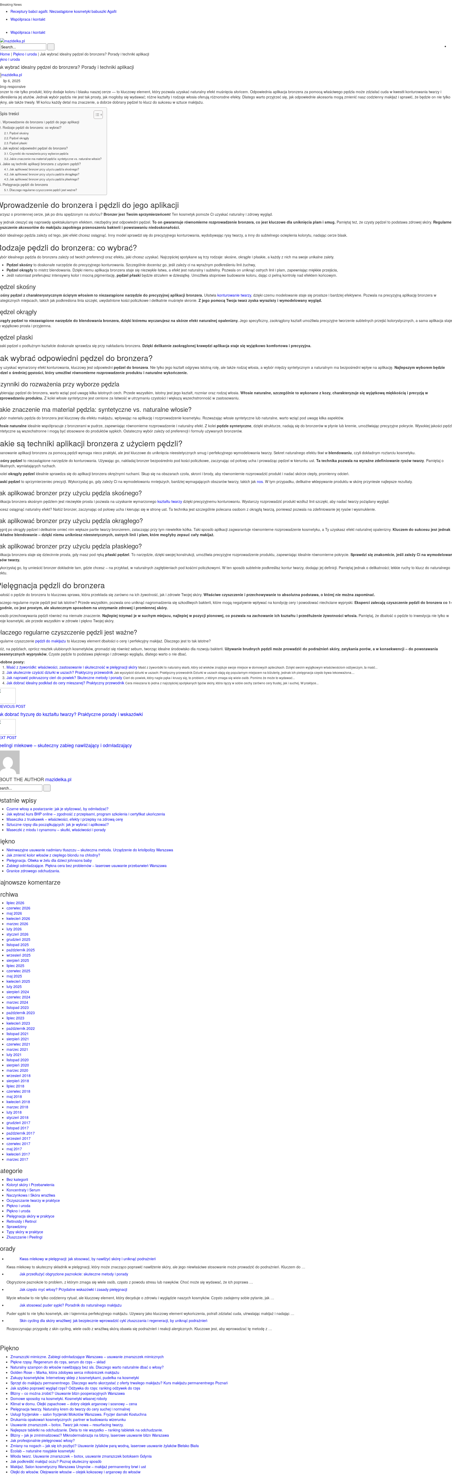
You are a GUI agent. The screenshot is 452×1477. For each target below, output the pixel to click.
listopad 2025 (18, 944)
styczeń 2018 (18, 1117)
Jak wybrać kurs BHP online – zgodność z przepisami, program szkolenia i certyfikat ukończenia (86, 814)
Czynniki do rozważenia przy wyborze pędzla (38, 153)
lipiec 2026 (15, 902)
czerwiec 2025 (18, 970)
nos (260, 481)
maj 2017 (14, 1148)
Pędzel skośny (19, 133)
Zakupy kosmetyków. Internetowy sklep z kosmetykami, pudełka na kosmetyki (74, 1377)
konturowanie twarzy (234, 295)
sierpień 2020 (18, 1065)
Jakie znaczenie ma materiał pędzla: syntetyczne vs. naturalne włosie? (55, 159)
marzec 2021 (17, 1049)
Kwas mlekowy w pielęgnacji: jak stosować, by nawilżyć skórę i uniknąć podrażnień (88, 1258)
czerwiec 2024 (18, 997)
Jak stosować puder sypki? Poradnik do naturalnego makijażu (71, 1305)
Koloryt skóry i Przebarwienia (30, 1184)
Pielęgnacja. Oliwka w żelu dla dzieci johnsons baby (49, 860)
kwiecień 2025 (18, 981)
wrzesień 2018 (19, 1075)
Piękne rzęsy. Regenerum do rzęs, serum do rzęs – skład (57, 1361)
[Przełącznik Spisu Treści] (95, 114)
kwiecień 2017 (18, 1154)
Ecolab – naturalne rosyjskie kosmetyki (42, 1450)
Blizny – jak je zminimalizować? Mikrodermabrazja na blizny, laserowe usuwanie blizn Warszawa (89, 1435)
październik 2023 (21, 1012)
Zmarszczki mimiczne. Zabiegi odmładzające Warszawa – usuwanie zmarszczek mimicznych (87, 1356)
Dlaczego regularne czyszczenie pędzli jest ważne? (43, 190)
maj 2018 (14, 1096)
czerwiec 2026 (18, 907)
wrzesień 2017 (19, 1138)
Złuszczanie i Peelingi (24, 1237)
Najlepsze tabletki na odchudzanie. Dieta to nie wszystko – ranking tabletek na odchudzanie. (86, 1429)
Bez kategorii (17, 1179)
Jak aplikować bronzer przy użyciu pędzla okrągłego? (44, 174)
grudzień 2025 (18, 939)
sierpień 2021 (18, 1038)
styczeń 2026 (18, 934)
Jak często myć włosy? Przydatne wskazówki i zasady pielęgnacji (73, 1289)
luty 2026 (14, 928)
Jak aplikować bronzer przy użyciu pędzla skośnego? (44, 169)
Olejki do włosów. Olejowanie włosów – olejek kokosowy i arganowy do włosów (75, 1471)
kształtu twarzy (169, 501)
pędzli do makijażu (50, 640)
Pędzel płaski (18, 143)
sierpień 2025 (18, 960)
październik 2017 (21, 1133)
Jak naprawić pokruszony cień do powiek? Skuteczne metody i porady (64, 677)
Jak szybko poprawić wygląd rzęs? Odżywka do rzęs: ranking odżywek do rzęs (75, 1388)
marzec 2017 (17, 1159)
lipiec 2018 (15, 1086)
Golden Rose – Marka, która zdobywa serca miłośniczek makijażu (64, 1372)
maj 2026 (14, 913)
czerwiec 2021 (18, 1044)
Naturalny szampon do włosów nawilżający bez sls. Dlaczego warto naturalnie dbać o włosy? (87, 1367)
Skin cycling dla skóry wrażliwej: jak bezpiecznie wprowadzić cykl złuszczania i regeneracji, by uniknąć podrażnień (113, 1320)
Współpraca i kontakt (27, 19)
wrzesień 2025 (19, 955)
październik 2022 (21, 1028)
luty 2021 (14, 1054)
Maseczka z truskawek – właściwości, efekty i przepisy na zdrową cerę (65, 819)
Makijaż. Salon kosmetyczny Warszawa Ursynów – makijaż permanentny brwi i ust (78, 1466)
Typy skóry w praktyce (25, 1231)
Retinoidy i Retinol (21, 1221)
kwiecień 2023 (18, 1023)
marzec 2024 (17, 1002)
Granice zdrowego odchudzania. (33, 870)
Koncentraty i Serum (23, 1189)
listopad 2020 (18, 1059)
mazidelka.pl (58, 779)
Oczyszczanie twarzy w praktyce (33, 1200)
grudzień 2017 (18, 1122)
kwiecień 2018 (18, 1101)
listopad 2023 (18, 1007)
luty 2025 (14, 986)
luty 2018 (14, 1112)
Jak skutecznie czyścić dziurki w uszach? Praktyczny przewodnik (60, 672)
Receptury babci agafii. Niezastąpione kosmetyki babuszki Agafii (63, 11)
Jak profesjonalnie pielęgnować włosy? (42, 1440)
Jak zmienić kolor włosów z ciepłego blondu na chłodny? (53, 855)
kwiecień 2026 (18, 918)
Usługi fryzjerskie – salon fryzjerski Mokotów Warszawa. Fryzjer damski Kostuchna (78, 1414)
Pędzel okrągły (19, 138)
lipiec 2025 (15, 965)
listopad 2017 (18, 1127)
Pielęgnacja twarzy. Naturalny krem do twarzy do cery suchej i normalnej (70, 1409)
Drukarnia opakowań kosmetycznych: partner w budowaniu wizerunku (68, 1419)
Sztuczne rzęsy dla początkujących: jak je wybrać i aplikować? (58, 824)
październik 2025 (21, 949)
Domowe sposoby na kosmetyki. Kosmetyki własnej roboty (58, 1398)
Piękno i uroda (18, 1205)
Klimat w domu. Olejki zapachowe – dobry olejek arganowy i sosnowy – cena (73, 1403)
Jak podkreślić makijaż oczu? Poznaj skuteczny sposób (55, 1461)
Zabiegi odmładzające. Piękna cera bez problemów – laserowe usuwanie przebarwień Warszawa (87, 865)
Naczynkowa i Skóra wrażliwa (31, 1195)
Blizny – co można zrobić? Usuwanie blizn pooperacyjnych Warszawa (67, 1393)
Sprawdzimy (17, 1226)
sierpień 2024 (18, 991)
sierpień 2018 (18, 1080)
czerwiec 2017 (18, 1143)
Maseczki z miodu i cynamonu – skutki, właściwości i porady (56, 829)
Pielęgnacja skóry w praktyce (30, 1216)
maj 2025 (14, 976)
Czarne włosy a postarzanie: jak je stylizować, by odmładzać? (58, 808)
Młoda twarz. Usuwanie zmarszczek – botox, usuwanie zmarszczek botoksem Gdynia (81, 1456)
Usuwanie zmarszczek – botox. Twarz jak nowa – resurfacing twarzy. (67, 1424)
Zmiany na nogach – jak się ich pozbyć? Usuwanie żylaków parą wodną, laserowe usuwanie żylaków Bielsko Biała (104, 1445)
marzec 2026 (17, 923)
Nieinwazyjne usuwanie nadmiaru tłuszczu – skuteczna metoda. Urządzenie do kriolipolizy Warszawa (90, 849)
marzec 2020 (17, 1070)
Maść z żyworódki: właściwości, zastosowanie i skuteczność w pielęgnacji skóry (72, 667)
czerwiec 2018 (18, 1091)
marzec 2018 (17, 1106)
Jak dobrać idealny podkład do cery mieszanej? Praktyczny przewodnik (65, 682)
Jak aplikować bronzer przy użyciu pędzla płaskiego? (44, 179)
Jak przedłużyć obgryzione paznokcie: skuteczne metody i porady (74, 1273)
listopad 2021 (18, 1033)
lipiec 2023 (15, 1017)
